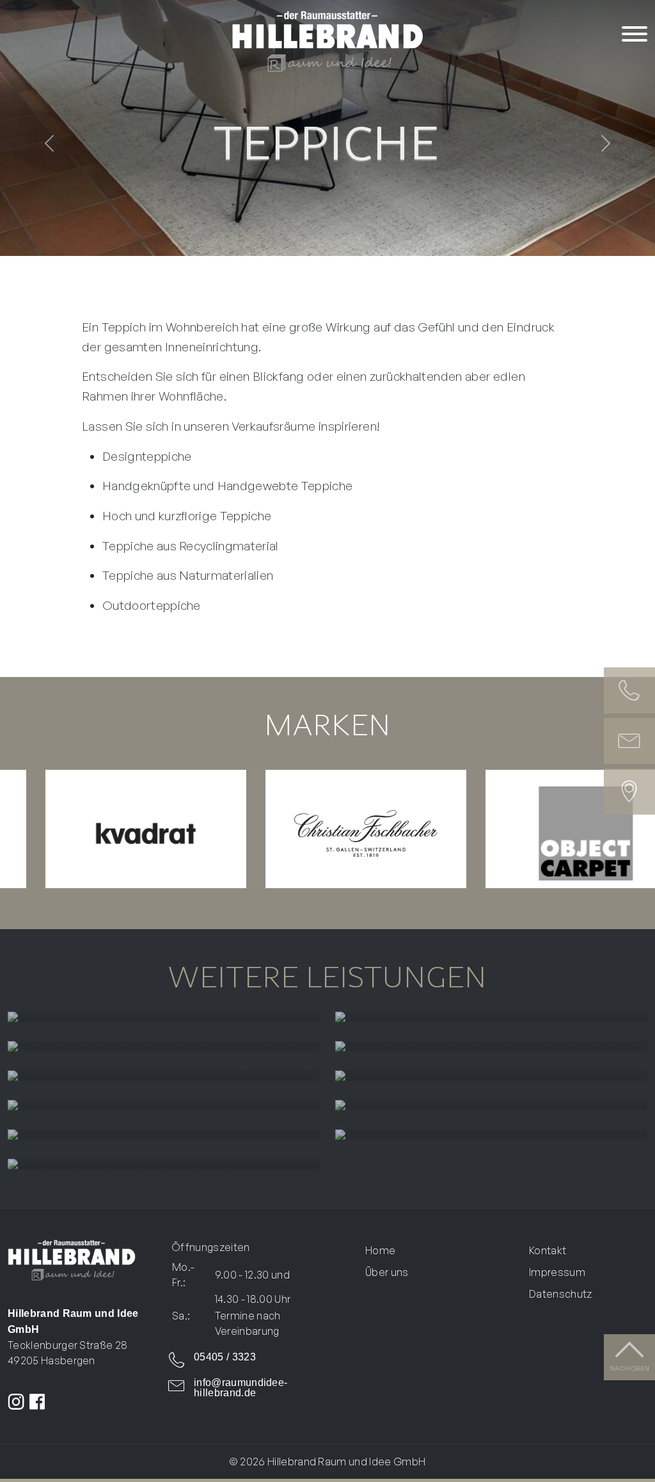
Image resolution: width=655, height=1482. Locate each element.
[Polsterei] (491, 1017)
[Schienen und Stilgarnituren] (164, 1105)
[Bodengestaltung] (491, 1076)
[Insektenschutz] (491, 1105)
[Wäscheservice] (164, 1134)
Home (380, 1250)
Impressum (557, 1272)
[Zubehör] (164, 1164)
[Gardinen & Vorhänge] (164, 1017)
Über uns (387, 1272)
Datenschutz (560, 1293)
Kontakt (547, 1250)
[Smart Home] (491, 1134)
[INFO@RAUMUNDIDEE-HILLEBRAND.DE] (629, 741)
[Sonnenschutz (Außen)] (164, 1076)
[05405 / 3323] (629, 690)
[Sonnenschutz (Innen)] (491, 1046)
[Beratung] (164, 1046)
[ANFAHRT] (629, 792)
